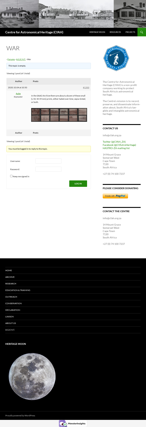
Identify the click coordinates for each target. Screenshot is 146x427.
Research (10, 283)
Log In (78, 183)
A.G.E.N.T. (21, 59)
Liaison (9, 316)
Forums (11, 59)
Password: (15, 169)
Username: (15, 161)
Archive (10, 277)
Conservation (13, 303)
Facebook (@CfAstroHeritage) (119, 144)
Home (8, 270)
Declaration (12, 310)
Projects (130, 32)
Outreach (11, 296)
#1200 (86, 87)
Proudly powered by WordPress (20, 415)
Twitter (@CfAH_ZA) (114, 141)
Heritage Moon (97, 32)
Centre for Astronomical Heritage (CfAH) (34, 32)
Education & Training (17, 290)
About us (10, 323)
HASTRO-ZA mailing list (116, 148)
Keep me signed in (21, 176)
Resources (115, 32)
